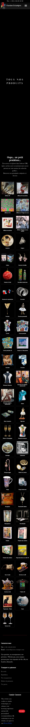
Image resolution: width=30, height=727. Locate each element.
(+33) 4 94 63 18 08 (17, 1)
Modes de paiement (7, 681)
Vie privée (4, 684)
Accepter (21, 711)
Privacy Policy (8, 723)
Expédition (4, 675)
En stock (3, 671)
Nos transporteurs (6, 678)
